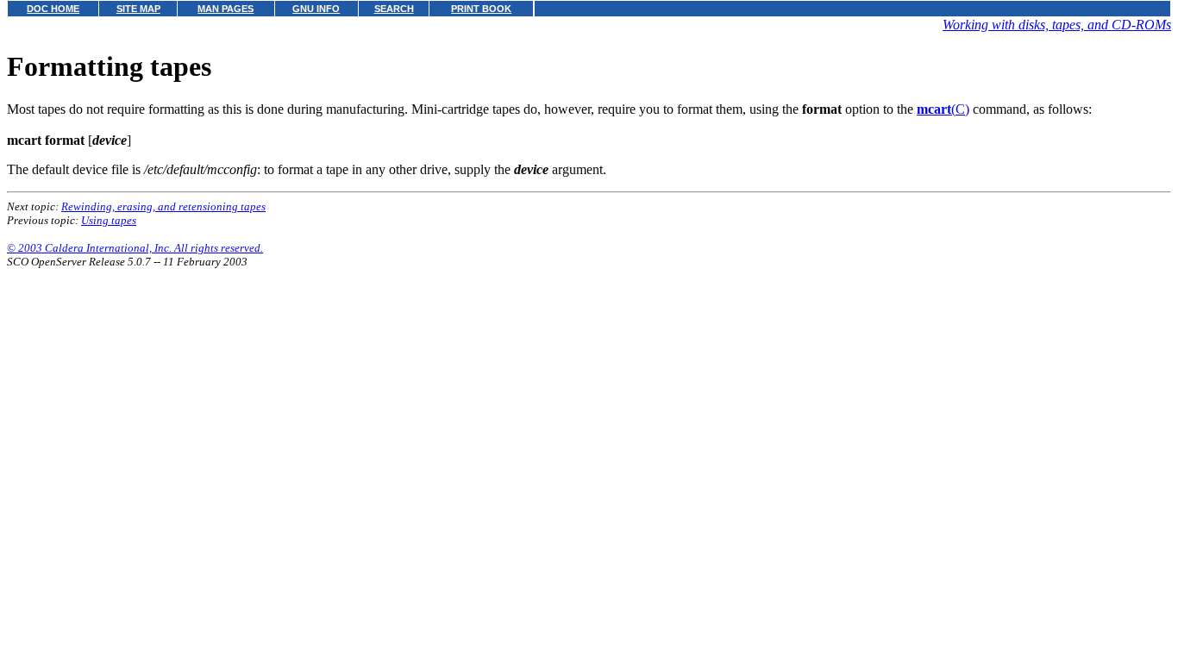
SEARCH (394, 8)
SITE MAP (138, 8)
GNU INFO (316, 8)
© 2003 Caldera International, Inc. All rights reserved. (135, 247)
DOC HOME (53, 8)
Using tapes (108, 220)
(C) (943, 109)
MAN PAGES (225, 8)
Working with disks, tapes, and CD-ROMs (1057, 24)
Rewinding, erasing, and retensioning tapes (163, 206)
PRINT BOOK (481, 8)
